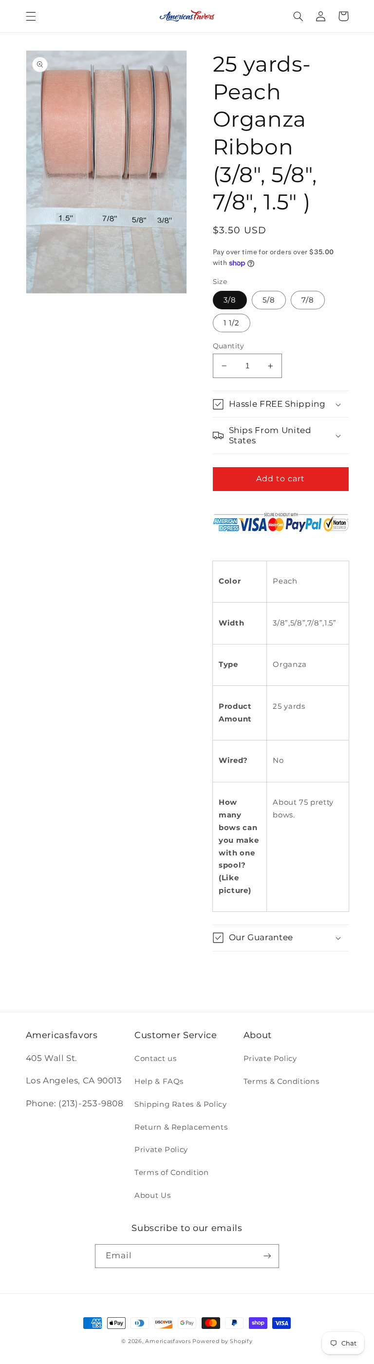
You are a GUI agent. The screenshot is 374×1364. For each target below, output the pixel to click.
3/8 (230, 300)
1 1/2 (232, 323)
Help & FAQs (159, 1081)
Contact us (155, 1058)
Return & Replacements (180, 1127)
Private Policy (161, 1149)
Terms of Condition (171, 1172)
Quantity (228, 346)
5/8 (268, 300)
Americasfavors (167, 1341)
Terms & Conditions (281, 1081)
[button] (30, 16)
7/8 (307, 300)
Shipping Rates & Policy (180, 1104)
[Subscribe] (267, 1256)
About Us (152, 1195)
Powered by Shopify (222, 1341)
